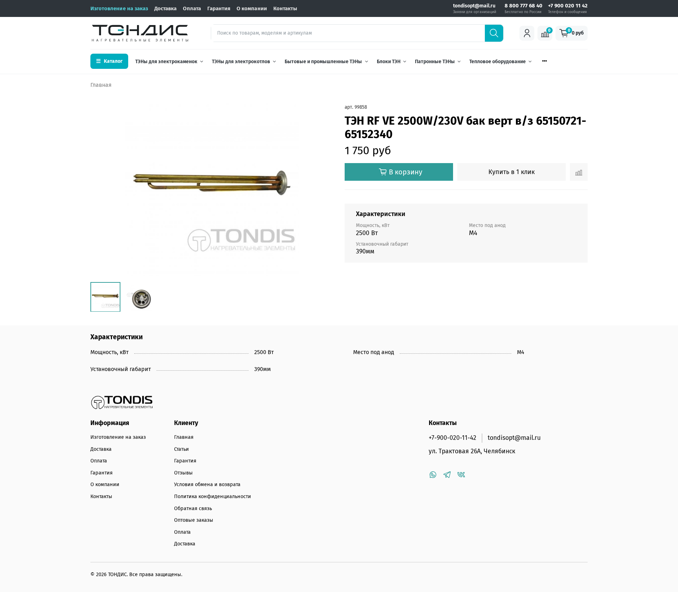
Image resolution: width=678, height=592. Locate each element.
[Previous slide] (101, 189)
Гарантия (218, 8)
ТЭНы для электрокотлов (241, 62)
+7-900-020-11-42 (452, 438)
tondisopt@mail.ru (474, 6)
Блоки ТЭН (388, 62)
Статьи (181, 449)
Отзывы (183, 473)
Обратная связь (193, 509)
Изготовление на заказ (119, 8)
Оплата (192, 8)
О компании (252, 8)
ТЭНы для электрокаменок (166, 62)
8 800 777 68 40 (523, 6)
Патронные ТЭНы (435, 62)
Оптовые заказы (193, 520)
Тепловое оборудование (497, 62)
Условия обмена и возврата (207, 485)
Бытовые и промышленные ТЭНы (323, 62)
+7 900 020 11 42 (568, 6)
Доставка (165, 8)
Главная (101, 85)
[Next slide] (322, 189)
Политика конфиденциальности (212, 497)
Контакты (285, 8)
